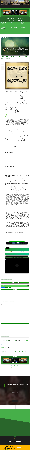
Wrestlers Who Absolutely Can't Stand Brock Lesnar (9, 426)
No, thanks (19, 447)
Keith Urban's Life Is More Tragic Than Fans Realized (21, 434)
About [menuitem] (17, 7)
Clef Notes (2, 347)
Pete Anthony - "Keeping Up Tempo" (9, 346)
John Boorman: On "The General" (25, 27)
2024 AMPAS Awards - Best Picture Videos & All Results (14, 320)
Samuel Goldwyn (15, 390)
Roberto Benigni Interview (14, 27)
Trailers (3, 318)
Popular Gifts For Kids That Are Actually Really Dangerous (15, 426)
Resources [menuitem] (16, 6)
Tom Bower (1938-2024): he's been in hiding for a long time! (14, 352)
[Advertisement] (15, 12)
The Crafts (26, 444)
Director (8, 274)
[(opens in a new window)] (17, 265)
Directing (17, 274)
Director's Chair (13, 274)
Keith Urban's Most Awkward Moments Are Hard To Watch (27, 434)
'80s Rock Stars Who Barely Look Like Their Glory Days (21, 426)
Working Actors (5, 444)
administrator (8, 58)
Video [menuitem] (12, 7)
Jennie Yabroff (9, 64)
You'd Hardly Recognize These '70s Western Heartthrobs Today (15, 434)
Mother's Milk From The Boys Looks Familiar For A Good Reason (27, 426)
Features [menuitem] (10, 6)
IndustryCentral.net (15, 441)
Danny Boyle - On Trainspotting (4, 27)
